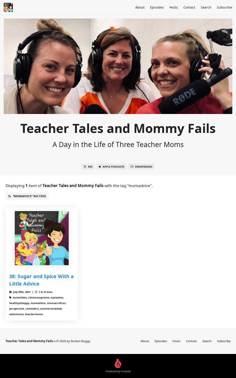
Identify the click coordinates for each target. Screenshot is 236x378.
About (140, 7)
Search (206, 7)
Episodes (157, 7)
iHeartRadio (143, 166)
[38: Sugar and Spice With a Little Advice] (42, 238)
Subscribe (224, 7)
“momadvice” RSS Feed (29, 196)
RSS (90, 166)
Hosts (173, 7)
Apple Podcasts (113, 166)
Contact (189, 7)
